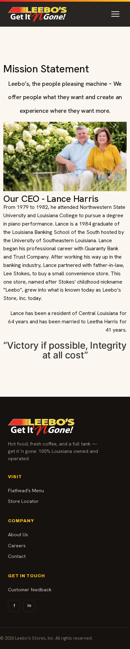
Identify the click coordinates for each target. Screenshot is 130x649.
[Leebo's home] (37, 14)
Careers (17, 545)
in (29, 605)
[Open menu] (115, 14)
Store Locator (23, 501)
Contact (17, 556)
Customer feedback (30, 589)
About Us (18, 534)
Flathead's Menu (26, 490)
